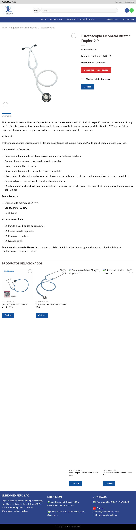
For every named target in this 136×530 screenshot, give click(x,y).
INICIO (44, 20)
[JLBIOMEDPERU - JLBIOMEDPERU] (15, 10)
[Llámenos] (131, 10)
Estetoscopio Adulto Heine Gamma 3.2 (117, 474)
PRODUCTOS (56, 20)
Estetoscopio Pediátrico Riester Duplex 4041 (14, 305)
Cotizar (87, 87)
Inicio (5, 27)
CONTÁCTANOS (87, 20)
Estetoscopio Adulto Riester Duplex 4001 (83, 474)
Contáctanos (129, 2)
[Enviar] (115, 10)
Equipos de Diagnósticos (24, 27)
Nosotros (118, 2)
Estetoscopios (48, 27)
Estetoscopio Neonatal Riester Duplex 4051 (51, 305)
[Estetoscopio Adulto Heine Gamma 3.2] (118, 368)
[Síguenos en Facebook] (127, 10)
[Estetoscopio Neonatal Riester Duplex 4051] (51, 284)
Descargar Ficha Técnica (96, 70)
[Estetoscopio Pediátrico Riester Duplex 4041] (17, 284)
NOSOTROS (72, 20)
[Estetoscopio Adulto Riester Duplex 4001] (84, 368)
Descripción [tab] (6, 116)
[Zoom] (5, 104)
